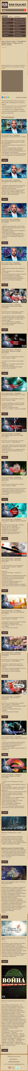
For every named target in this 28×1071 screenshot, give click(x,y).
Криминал (6, 32)
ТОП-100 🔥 (7, 19)
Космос (5, 35)
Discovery (18, 32)
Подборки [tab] (4, 16)
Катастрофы (6, 25)
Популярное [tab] (17, 16)
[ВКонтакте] (2, 97)
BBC (5, 22)
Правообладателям (14, 1061)
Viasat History (19, 35)
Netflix (17, 25)
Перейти (4, 160)
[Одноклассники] (4, 97)
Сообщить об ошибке (21, 97)
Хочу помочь (13, 1059)
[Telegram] (6, 97)
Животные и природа (20, 22)
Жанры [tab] (10, 16)
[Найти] (24, 10)
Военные (6, 29)
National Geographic (20, 19)
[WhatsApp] (8, 97)
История (18, 29)
